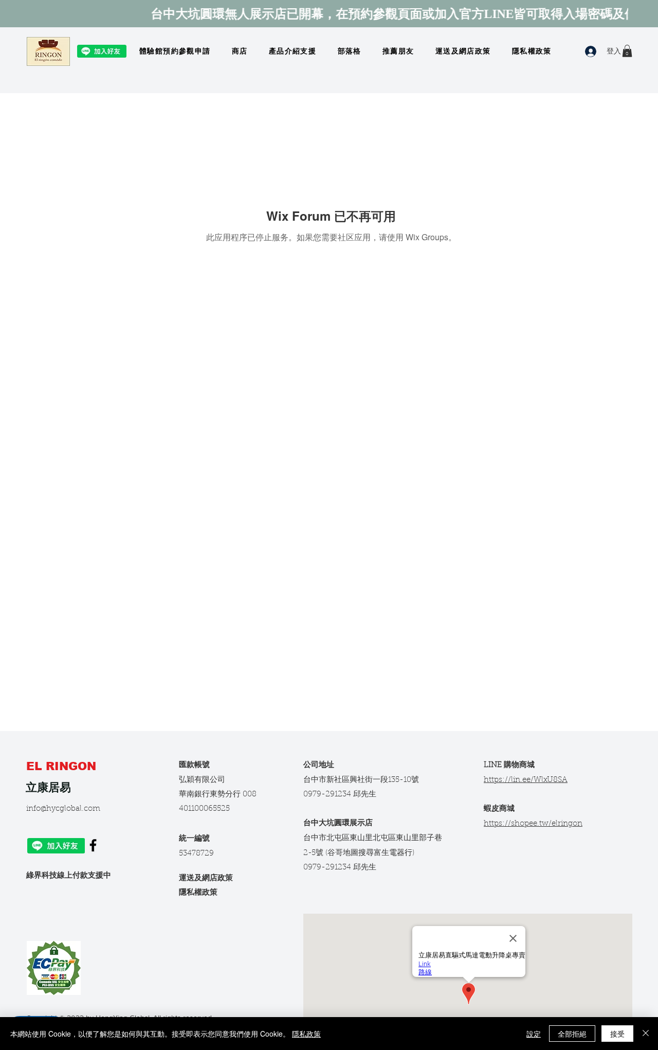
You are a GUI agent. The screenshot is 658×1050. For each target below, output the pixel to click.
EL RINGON (63, 766)
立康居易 (48, 787)
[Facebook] (93, 845)
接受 (617, 1033)
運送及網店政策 (206, 878)
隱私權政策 (198, 893)
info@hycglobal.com (63, 809)
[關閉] (645, 1033)
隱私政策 (306, 1033)
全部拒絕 (572, 1033)
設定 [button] (533, 1033)
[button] (627, 51)
